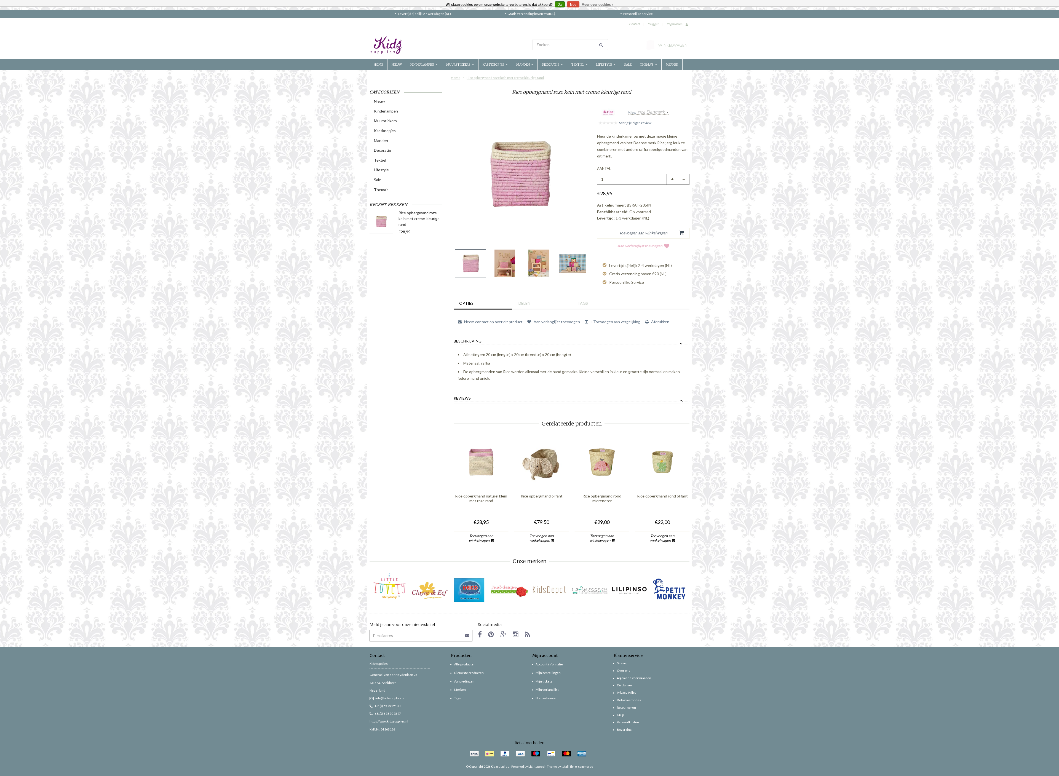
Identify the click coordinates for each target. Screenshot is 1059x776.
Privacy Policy (626, 692)
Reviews (462, 398)
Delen (524, 303)
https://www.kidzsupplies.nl (389, 721)
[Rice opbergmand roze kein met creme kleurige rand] (470, 263)
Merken (672, 64)
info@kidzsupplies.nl (390, 698)
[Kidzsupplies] (448, 45)
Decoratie (551, 64)
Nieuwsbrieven (547, 698)
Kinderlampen (422, 64)
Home (378, 64)
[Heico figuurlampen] (469, 590)
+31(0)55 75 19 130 (387, 706)
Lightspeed (536, 766)
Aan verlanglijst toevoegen (639, 245)
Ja (560, 5)
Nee (573, 5)
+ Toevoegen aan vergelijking (615, 321)
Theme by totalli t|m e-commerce (570, 766)
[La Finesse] (589, 590)
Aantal (604, 168)
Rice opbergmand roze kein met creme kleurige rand (505, 78)
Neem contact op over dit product (493, 321)
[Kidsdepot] (549, 590)
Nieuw (397, 64)
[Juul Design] (509, 590)
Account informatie (549, 664)
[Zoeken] (601, 44)
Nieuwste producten (469, 673)
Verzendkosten (628, 722)
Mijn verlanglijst (547, 689)
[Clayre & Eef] (429, 590)
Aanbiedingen (464, 681)
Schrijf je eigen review (635, 123)
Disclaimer (624, 685)
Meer (646, 112)
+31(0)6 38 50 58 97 (388, 713)
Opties (466, 303)
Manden (523, 64)
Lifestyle (604, 64)
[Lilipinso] (629, 590)
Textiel (578, 64)
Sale (628, 64)
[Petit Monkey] (669, 590)
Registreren (674, 24)
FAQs (620, 715)
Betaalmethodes (629, 700)
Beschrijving (468, 341)
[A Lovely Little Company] (389, 586)
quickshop (481, 478)
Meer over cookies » (598, 5)
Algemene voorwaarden (634, 678)
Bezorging (624, 729)
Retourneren (626, 707)
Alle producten (464, 664)
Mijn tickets (544, 681)
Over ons (623, 670)
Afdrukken (659, 321)
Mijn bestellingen (548, 673)
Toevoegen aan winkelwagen (481, 538)
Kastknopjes (494, 64)
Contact (634, 24)
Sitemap (622, 663)
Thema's (647, 64)
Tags (582, 303)
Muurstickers (458, 64)
